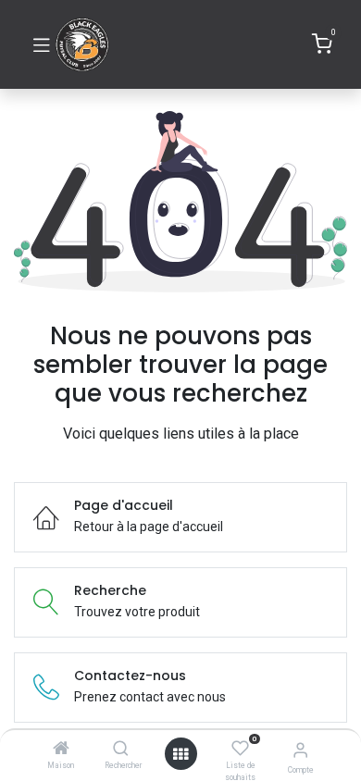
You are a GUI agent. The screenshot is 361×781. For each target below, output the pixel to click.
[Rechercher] (121, 749)
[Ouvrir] (180, 754)
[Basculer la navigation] (42, 44)
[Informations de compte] (300, 750)
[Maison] (61, 749)
